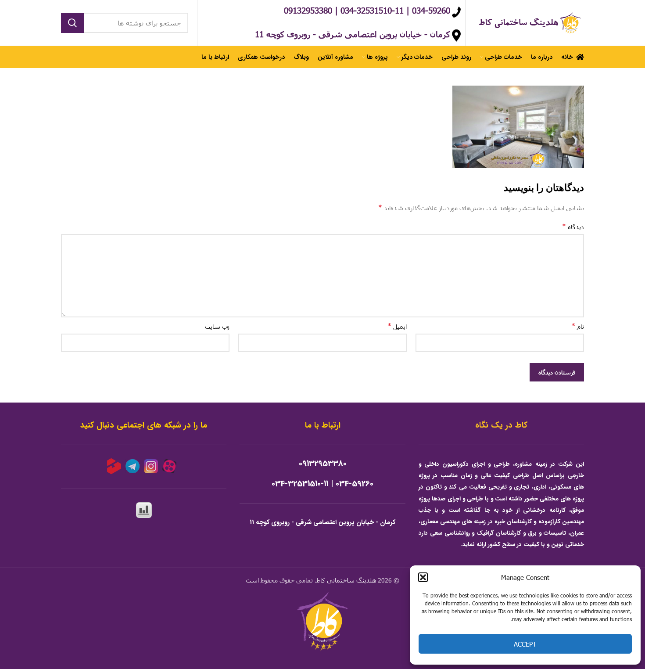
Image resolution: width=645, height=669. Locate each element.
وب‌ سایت (217, 326)
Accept (525, 644)
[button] (423, 577)
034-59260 (354, 484)
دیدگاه (573, 226)
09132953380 (323, 463)
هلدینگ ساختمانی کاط (346, 580)
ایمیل (397, 326)
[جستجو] (72, 23)
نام (577, 326)
